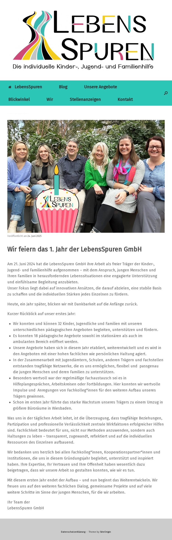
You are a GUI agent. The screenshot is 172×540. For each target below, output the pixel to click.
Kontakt (125, 99)
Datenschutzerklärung (73, 531)
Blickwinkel (19, 99)
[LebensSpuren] (83, 40)
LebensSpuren (28, 86)
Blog (63, 86)
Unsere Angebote (100, 86)
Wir (50, 99)
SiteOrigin (105, 531)
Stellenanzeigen (85, 99)
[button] (166, 93)
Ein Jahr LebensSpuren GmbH (14, 233)
